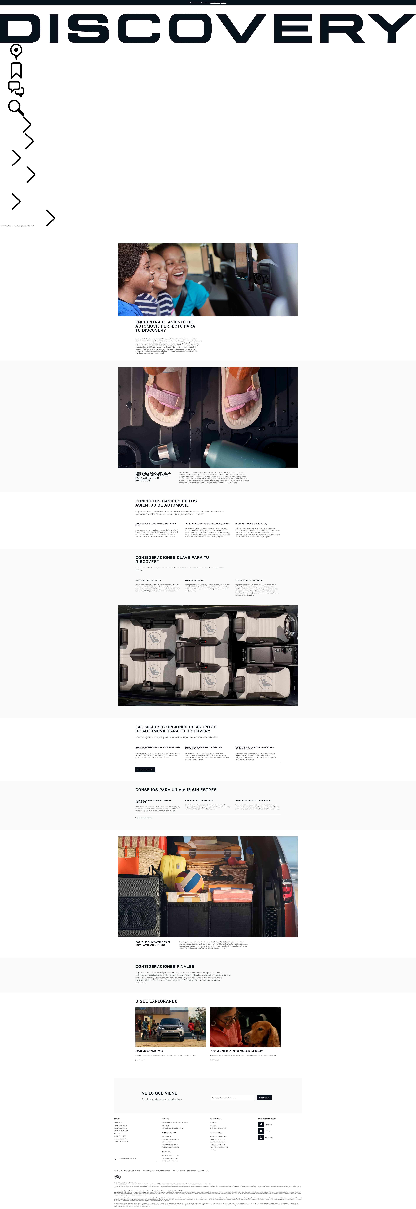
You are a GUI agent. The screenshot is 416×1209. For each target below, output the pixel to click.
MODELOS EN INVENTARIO (218, 1136)
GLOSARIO (213, 1125)
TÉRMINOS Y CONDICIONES (132, 1171)
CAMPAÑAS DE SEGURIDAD (170, 1147)
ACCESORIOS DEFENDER (169, 1158)
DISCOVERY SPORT (119, 1136)
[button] (208, 6)
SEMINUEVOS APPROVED (217, 1144)
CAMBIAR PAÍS (118, 1171)
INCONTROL (165, 1125)
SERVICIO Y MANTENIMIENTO (171, 1144)
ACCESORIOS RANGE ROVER (170, 1155)
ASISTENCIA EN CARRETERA (170, 1139)
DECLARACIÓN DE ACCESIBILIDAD (197, 1171)
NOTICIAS (213, 1122)
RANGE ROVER (118, 1122)
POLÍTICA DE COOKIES (179, 1171)
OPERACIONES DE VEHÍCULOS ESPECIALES (175, 1122)
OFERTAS (213, 1150)
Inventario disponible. (218, 3)
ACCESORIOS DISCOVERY (169, 1161)
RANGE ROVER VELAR (120, 1128)
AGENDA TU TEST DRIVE (121, 1141)
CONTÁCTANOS (166, 1142)
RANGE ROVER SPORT (120, 1125)
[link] (208, 53)
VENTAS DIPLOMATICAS (121, 1139)
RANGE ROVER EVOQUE (121, 1131)
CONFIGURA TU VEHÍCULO (218, 1142)
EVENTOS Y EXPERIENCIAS (218, 1128)
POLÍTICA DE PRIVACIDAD (162, 1171)
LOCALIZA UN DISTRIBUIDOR (219, 1147)
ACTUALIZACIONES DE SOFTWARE (172, 1128)
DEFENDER (117, 1133)
